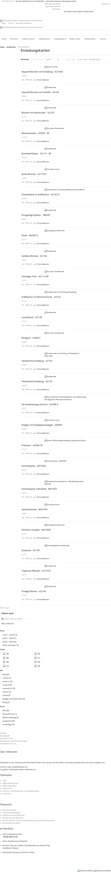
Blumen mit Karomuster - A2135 (38, 112)
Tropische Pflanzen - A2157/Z (36, 570)
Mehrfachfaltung (10, 717)
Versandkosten (43, 80)
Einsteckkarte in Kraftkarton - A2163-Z (41, 194)
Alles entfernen (7, 623)
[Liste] (109, 59)
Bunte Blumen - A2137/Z (34, 174)
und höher (10, 645)
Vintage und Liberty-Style (13, 699)
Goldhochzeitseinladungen (13, 818)
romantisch (8, 688)
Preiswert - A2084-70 (32, 445)
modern (7, 681)
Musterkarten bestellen (12, 823)
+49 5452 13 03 (8, 1)
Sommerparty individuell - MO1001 (39, 488)
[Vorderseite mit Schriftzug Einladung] (66, 292)
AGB (4, 781)
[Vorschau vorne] (66, 169)
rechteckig (8, 724)
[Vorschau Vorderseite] (66, 128)
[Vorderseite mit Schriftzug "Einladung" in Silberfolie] (66, 354)
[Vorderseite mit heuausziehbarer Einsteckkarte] (66, 189)
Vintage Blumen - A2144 (34, 591)
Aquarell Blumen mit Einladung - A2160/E (42, 71)
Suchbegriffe (5, 736)
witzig (6, 702)
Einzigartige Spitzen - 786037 (36, 215)
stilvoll (6, 695)
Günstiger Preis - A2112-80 (35, 276)
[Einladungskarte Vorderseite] (66, 545)
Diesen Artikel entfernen (2, 619)
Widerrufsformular (10, 786)
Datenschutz (7, 789)
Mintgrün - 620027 (31, 337)
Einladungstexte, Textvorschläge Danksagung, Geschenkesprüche (29, 820)
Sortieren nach (38, 59)
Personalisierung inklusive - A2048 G (40, 404)
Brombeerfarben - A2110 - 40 (36, 153)
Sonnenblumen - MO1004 (35, 509)
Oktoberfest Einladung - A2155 (37, 381)
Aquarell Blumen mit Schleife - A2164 (40, 92)
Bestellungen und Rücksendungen (13, 741)
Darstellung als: (95, 59)
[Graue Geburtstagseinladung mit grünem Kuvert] (66, 440)
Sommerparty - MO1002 (34, 465)
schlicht (6, 692)
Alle (5, 674)
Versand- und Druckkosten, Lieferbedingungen (21, 791)
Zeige (68, 59)
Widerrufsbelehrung (10, 783)
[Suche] (108, 32)
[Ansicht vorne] (66, 67)
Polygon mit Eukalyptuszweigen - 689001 (42, 424)
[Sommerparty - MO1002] (66, 461)
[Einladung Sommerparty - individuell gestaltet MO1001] (66, 482)
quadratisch (8, 721)
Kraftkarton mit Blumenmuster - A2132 (41, 296)
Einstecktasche (9, 714)
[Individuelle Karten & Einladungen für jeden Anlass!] (21, 21)
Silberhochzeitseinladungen (14, 815)
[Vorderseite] (66, 87)
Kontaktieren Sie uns (8, 744)
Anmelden (56, 9)
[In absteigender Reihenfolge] (62, 59)
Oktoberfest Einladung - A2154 (37, 360)
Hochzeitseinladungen (11, 813)
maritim (6, 678)
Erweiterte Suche (6, 738)
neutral (7, 685)
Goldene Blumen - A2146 (34, 255)
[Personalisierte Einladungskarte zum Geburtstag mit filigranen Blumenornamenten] (66, 398)
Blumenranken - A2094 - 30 (35, 133)
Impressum (7, 794)
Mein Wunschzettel (53, 6)
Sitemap (3, 733)
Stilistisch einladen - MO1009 (36, 529)
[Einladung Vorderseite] (66, 230)
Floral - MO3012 (30, 235)
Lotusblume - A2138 (32, 317)
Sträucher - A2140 (31, 550)
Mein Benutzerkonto (52, 4)
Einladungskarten (9, 810)
